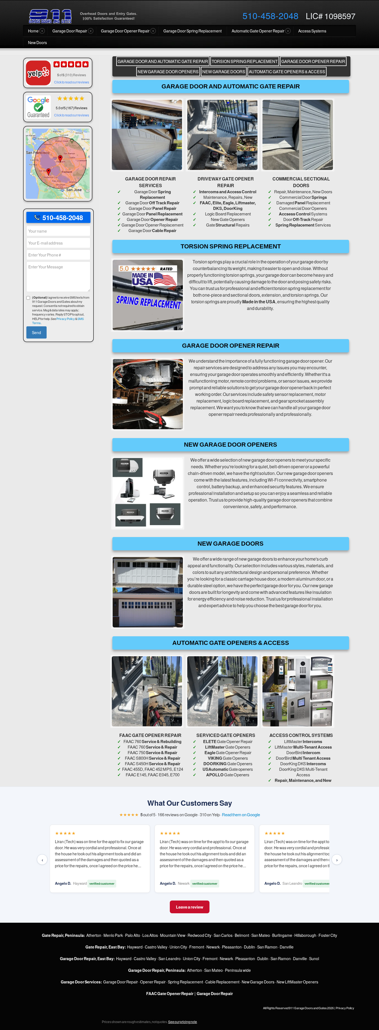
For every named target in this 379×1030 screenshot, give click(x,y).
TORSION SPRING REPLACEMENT (245, 61)
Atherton (93, 935)
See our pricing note (182, 1021)
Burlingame (282, 935)
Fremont (196, 947)
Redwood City (199, 935)
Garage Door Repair (69, 31)
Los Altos (150, 935)
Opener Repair (153, 982)
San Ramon (267, 947)
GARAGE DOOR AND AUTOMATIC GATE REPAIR (163, 61)
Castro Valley (156, 947)
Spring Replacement (185, 982)
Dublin (249, 947)
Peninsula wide (238, 970)
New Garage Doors (258, 982)
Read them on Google (241, 814)
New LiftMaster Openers (297, 982)
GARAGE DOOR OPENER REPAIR (313, 61)
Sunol (314, 958)
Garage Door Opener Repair (125, 31)
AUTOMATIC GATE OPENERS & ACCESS (287, 71)
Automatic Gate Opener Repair (258, 31)
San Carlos (223, 935)
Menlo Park (113, 935)
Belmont (242, 935)
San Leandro (169, 958)
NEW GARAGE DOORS (223, 71)
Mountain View (172, 935)
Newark (213, 947)
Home (33, 31)
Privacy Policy (65, 318)
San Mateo (260, 935)
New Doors (37, 42)
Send (36, 332)
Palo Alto (132, 935)
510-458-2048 (270, 15)
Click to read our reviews (71, 82)
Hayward (135, 947)
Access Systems (312, 31)
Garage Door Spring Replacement (192, 31)
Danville (287, 947)
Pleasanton (232, 947)
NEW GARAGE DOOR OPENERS (168, 71)
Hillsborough (305, 935)
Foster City (328, 935)
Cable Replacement (222, 982)
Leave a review (189, 907)
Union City (178, 947)
